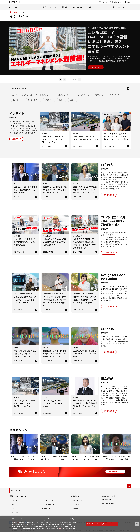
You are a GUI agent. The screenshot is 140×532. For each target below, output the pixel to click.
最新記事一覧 (16, 139)
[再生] (79, 79)
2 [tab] (71, 79)
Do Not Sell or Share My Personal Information (102, 524)
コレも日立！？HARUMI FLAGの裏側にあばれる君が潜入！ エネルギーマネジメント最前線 (109, 42)
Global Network (107, 496)
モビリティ (16, 100)
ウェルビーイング (28, 95)
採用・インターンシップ (109, 504)
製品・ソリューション (17, 496)
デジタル (98, 95)
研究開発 (48, 100)
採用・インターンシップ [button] (119, 7)
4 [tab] (75, 79)
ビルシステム (46, 508)
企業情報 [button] (64, 7)
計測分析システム (47, 500)
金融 (71, 100)
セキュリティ (82, 95)
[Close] (137, 524)
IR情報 (75, 504)
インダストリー (16, 512)
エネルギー (46, 95)
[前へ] (60, 79)
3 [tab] (73, 79)
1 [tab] (68, 79)
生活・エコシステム (48, 504)
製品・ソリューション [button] (49, 7)
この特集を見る (108, 195)
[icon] (128, 88)
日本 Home (15, 490)
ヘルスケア (113, 95)
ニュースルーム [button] (77, 7)
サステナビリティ (64, 95)
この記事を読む (95, 67)
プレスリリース (77, 500)
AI (13, 95)
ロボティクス (32, 100)
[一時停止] (64, 79)
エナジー (14, 504)
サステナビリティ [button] (101, 7)
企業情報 (74, 496)
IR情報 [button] (89, 7)
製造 (60, 100)
